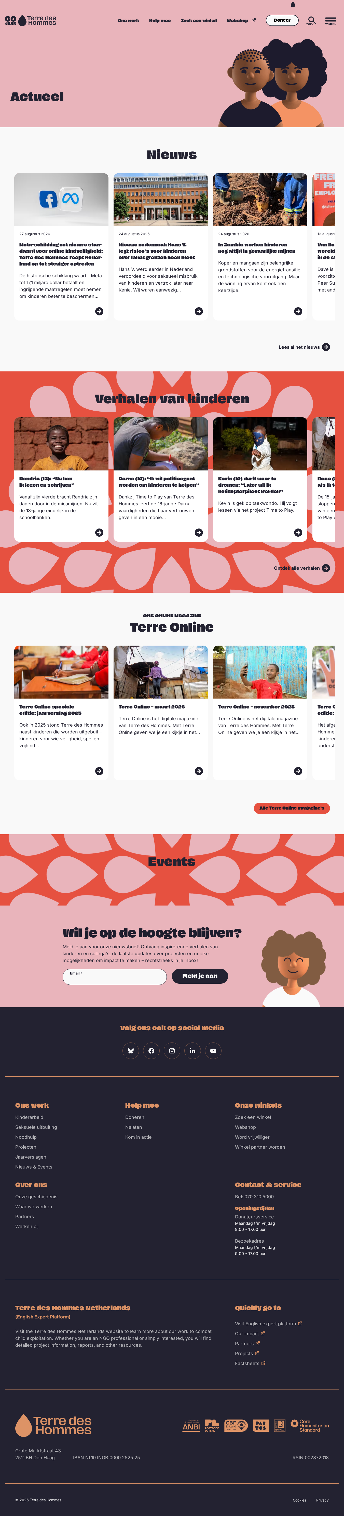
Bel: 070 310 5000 (254, 1196)
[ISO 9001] (279, 1425)
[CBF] (236, 1425)
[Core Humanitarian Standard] (310, 1425)
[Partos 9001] (261, 1425)
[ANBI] (191, 1425)
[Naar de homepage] (53, 1425)
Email (75, 973)
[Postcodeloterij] (212, 1425)
